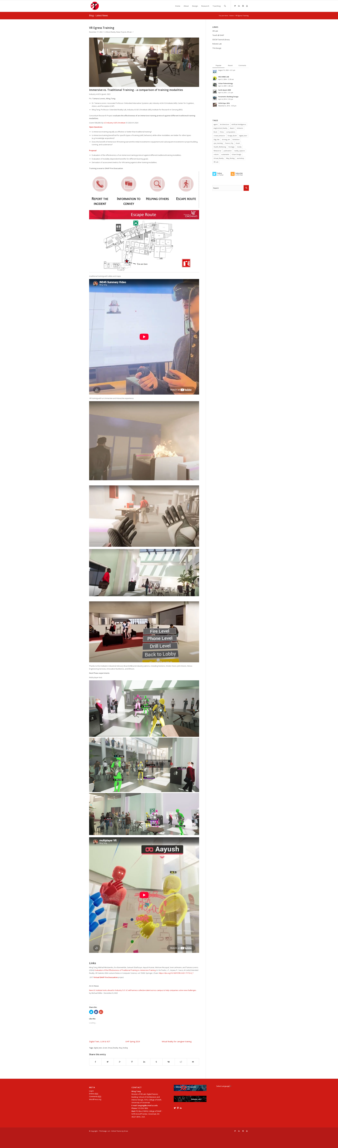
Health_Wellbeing (220, 147)
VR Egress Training (101, 28)
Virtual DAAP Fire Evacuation (106, 977)
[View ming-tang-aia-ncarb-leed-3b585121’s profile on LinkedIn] (181, 1108)
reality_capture (239, 151)
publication (228, 151)
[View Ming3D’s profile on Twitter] (175, 1108)
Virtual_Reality (113, 1048)
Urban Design (236, 154)
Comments (95, 1096)
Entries (93, 1093)
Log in (91, 1091)
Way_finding (123, 1048)
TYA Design (216, 48)
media (239, 147)
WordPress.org (95, 1099)
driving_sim (226, 139)
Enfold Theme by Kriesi (119, 1131)
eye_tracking (218, 143)
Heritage (231, 147)
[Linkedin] (239, 6)
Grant (105, 1048)
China (222, 132)
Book (215, 132)
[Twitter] (235, 6)
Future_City (229, 143)
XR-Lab (129, 32)
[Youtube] (247, 6)
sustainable (225, 154)
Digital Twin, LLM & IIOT (99, 1041)
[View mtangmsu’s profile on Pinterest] (178, 1108)
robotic (216, 154)
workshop (240, 158)
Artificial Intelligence (239, 124)
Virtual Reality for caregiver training (176, 1041)
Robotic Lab (217, 44)
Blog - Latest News (98, 15)
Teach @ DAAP (218, 35)
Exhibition (236, 139)
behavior (240, 128)
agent (216, 124)
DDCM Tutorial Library (221, 39)
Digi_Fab (216, 139)
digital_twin (98, 1048)
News (118, 32)
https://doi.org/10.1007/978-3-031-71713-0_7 (176, 973)
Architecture (224, 124)
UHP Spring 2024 (132, 1041)
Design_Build (232, 136)
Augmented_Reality (220, 128)
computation (230, 132)
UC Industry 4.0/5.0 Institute (114, 123)
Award (232, 128)
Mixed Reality (111, 32)
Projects (123, 32)
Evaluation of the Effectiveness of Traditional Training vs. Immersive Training (125, 970)
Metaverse (217, 151)
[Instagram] (243, 6)
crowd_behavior (219, 136)
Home (231, 16)
